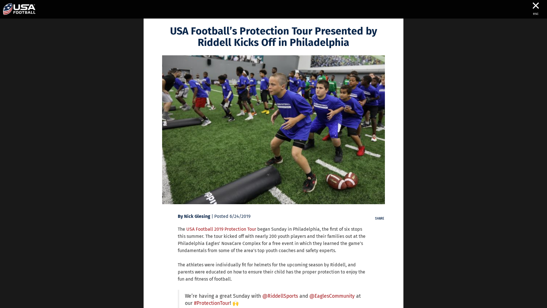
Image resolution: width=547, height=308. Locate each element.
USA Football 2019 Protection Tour (221, 229)
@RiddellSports (280, 296)
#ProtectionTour (212, 303)
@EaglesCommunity (332, 296)
